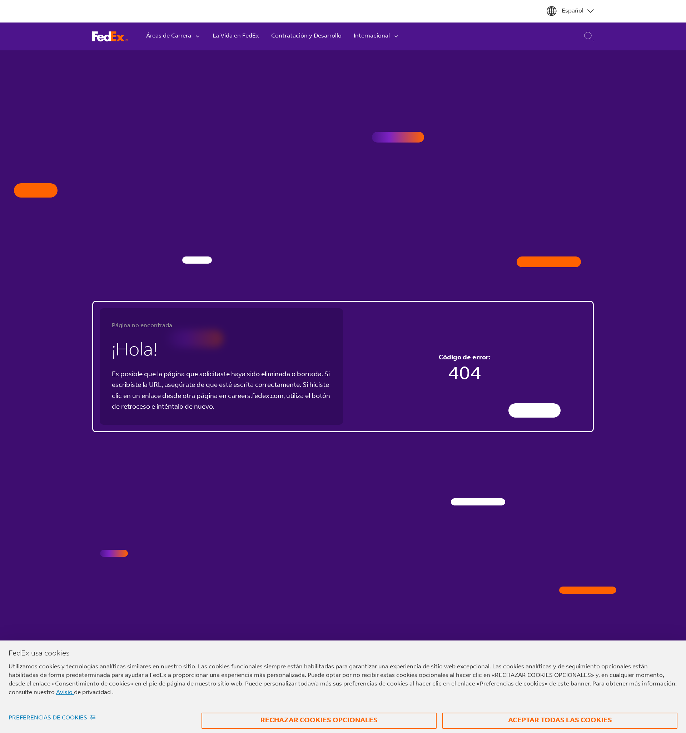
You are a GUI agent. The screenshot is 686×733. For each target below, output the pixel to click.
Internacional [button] (372, 36)
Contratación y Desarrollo (306, 36)
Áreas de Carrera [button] (168, 36)
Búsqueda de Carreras (584, 37)
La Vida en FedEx (236, 36)
